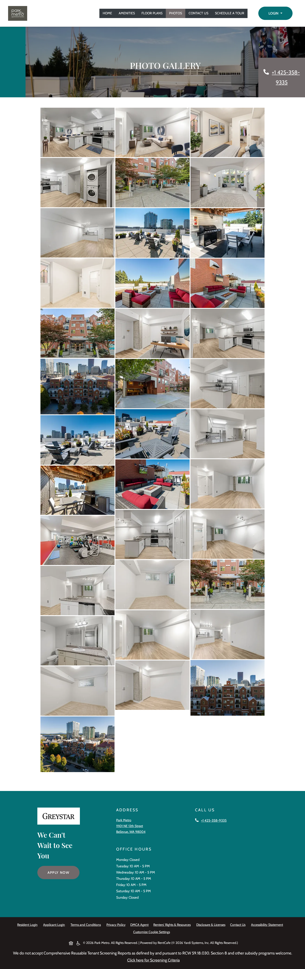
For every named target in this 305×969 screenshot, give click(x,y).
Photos (175, 13)
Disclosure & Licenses (211, 925)
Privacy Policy (116, 925)
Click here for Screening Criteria (153, 960)
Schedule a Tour (229, 13)
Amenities (127, 13)
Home (107, 13)
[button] (275, 13)
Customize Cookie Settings (151, 932)
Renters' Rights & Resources (172, 925)
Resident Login (28, 925)
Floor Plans (152, 13)
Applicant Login (55, 925)
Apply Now (63, 872)
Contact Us (198, 13)
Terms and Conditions (86, 925)
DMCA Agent (140, 925)
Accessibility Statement (268, 925)
